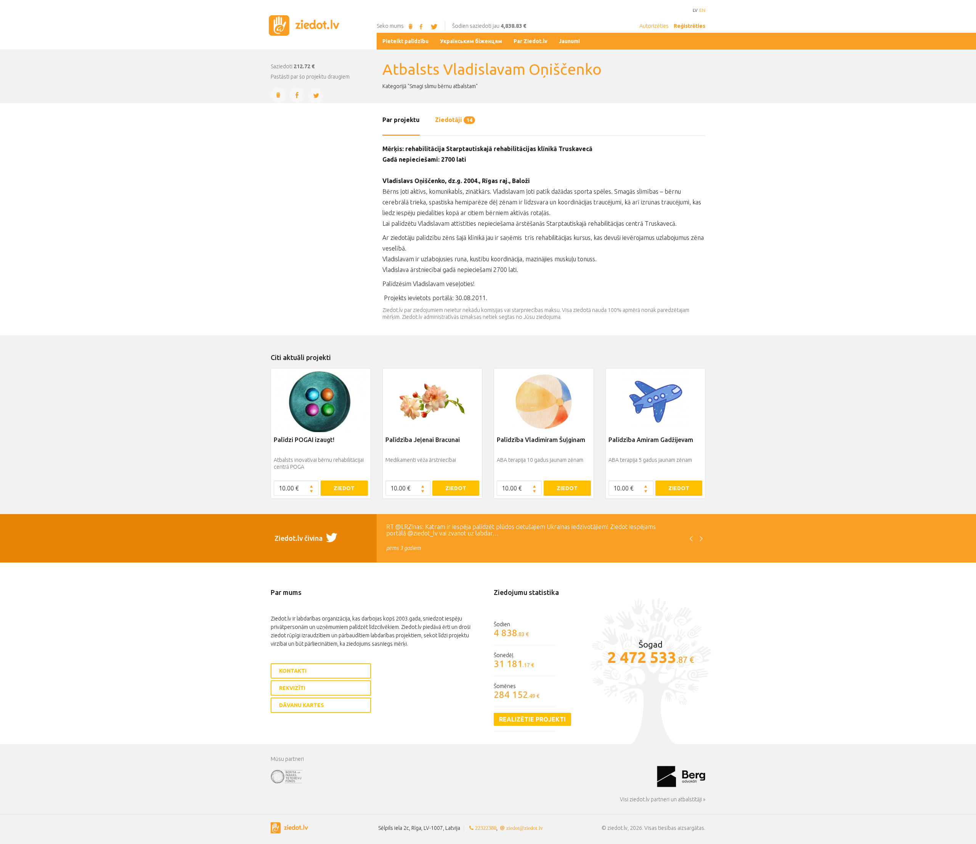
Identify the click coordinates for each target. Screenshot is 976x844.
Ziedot (344, 488)
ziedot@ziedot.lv (524, 828)
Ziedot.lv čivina (299, 538)
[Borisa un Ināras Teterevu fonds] (464, 776)
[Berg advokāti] (681, 776)
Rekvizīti (292, 688)
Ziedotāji (453, 119)
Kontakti (293, 671)
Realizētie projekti (532, 719)
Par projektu (401, 119)
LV (695, 10)
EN (702, 10)
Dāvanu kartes (301, 705)
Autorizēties (654, 26)
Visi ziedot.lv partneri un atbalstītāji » (662, 799)
